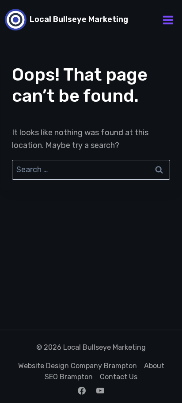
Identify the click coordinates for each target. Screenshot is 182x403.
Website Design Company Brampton (77, 366)
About (154, 366)
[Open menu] (168, 19)
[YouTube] (100, 391)
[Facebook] (82, 391)
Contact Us (118, 377)
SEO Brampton (69, 377)
